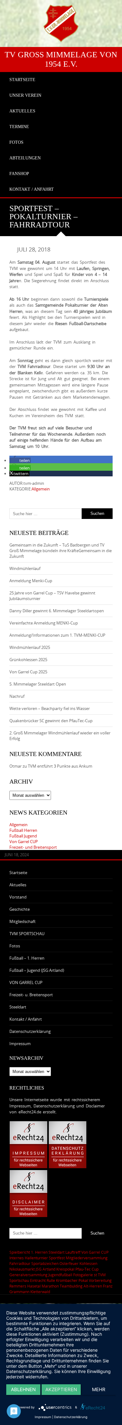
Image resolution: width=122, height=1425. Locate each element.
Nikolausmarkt (22, 1269)
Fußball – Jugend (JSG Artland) (36, 970)
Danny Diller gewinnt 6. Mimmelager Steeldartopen (56, 611)
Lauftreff (72, 1252)
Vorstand (18, 897)
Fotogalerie (83, 1274)
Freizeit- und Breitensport (33, 847)
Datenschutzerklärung (30, 1031)
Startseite (18, 872)
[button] (20, 460)
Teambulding (71, 1285)
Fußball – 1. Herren (26, 958)
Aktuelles (17, 885)
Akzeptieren (61, 1389)
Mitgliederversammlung (87, 1257)
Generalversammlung (28, 1274)
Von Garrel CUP (23, 841)
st (95, 1274)
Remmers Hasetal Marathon (34, 1285)
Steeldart (17, 1007)
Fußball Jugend (23, 836)
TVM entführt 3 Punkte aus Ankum (60, 766)
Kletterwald (40, 1291)
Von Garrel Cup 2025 (28, 672)
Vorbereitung (100, 1280)
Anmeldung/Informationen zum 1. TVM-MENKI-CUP (57, 635)
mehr (98, 1389)
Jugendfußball (60, 1274)
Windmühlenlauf (25, 568)
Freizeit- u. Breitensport (31, 995)
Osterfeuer (69, 1263)
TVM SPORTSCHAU (26, 933)
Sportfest (57, 1257)
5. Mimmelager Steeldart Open (37, 684)
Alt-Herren (93, 1285)
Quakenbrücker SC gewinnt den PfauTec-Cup (51, 720)
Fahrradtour (19, 1263)
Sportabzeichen (44, 1263)
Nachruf (16, 696)
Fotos (14, 946)
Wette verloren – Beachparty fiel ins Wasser (49, 708)
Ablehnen (23, 1389)
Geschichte (19, 909)
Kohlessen (88, 1263)
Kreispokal (65, 1269)
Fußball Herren (23, 830)
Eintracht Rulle (42, 1280)
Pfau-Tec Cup (87, 1269)
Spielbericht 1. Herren (28, 1252)
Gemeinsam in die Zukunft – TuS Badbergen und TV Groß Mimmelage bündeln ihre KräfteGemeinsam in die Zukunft (60, 550)
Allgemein (41, 489)
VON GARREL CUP (26, 982)
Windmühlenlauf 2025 (29, 647)
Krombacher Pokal (72, 1280)
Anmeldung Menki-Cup (30, 580)
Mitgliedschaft (22, 921)
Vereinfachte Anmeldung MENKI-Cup (43, 623)
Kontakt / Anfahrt (25, 1019)
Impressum (20, 1043)
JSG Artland (45, 1269)
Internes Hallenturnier (28, 1257)
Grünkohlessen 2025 (28, 659)
